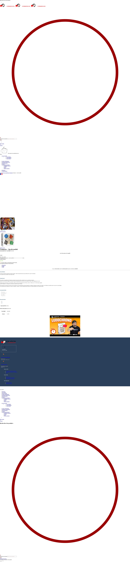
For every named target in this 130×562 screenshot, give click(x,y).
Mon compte (8, 376)
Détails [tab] (3, 266)
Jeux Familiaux (9, 157)
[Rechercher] (1, 140)
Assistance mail (4, 364)
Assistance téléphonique (5, 357)
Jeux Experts (9, 158)
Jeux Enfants (9, 156)
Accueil (1, 172)
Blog (7, 372)
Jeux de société (5, 172)
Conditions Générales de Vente (11, 371)
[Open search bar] (0, 137)
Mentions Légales (9, 382)
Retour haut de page (3, 558)
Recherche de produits (3, 138)
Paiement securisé (9, 383)
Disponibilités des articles (10, 378)
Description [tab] (4, 265)
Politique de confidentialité (10, 377)
